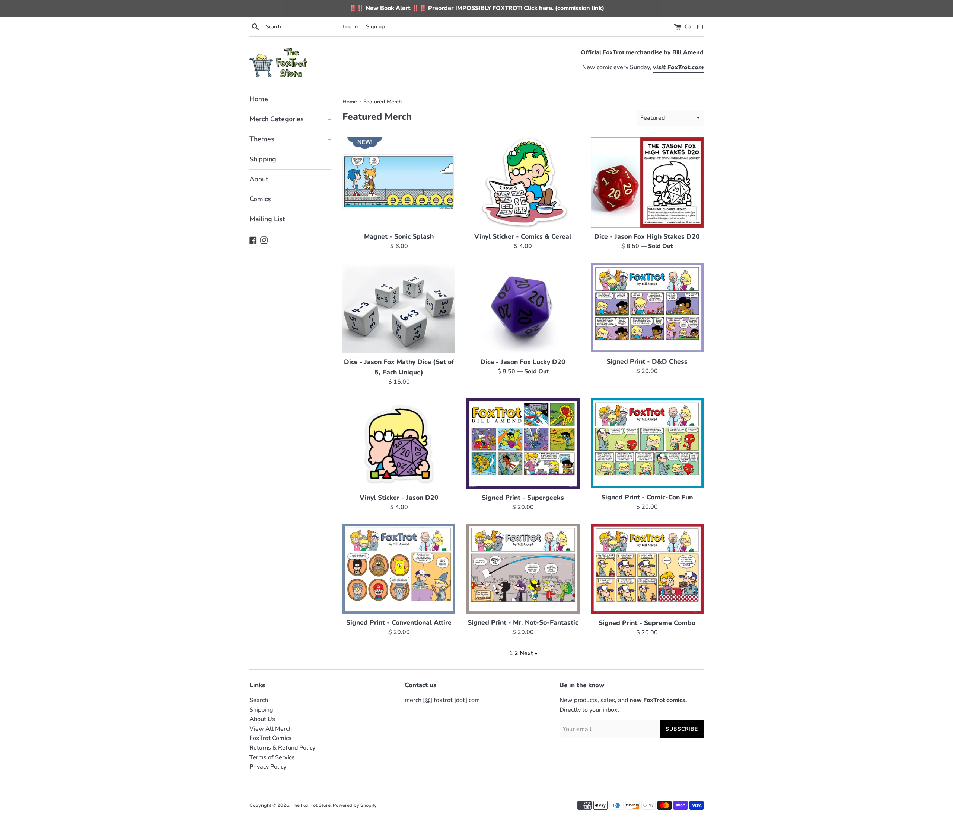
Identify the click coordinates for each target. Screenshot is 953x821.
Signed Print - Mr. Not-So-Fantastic (523, 622)
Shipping (262, 159)
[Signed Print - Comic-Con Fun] (647, 443)
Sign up (375, 26)
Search (258, 700)
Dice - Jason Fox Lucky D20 (522, 361)
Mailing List (267, 219)
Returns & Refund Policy (282, 748)
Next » (528, 653)
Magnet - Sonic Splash (399, 236)
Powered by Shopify (355, 805)
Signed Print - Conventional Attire (399, 622)
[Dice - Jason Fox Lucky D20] (522, 308)
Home (258, 98)
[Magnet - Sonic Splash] (398, 182)
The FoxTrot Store (311, 805)
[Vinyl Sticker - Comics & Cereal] (522, 182)
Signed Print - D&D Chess (647, 361)
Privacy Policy (267, 767)
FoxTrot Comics (270, 738)
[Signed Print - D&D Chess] (647, 308)
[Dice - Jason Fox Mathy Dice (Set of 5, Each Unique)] (398, 308)
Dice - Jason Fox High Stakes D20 (647, 236)
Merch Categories (290, 119)
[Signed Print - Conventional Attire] (398, 569)
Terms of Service (272, 757)
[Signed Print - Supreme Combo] (647, 569)
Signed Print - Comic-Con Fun (647, 497)
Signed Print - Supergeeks (523, 497)
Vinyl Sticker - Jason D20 (399, 497)
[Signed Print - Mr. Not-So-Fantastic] (522, 569)
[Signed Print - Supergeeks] (522, 443)
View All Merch (270, 729)
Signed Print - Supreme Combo (647, 622)
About (258, 179)
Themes (290, 139)
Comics (260, 198)
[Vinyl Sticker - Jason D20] (398, 443)
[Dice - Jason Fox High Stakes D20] (647, 182)
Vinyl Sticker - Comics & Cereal (522, 236)
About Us (262, 719)
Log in (350, 26)
